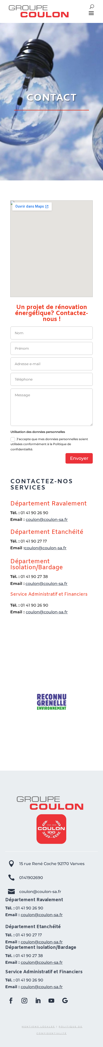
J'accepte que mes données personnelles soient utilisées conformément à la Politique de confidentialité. (49, 444)
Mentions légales (38, 1026)
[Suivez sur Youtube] (51, 1000)
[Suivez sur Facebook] (11, 1000)
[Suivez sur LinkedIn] (38, 1000)
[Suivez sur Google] (65, 1000)
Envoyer (79, 458)
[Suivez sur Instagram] (24, 1000)
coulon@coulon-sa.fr (47, 519)
